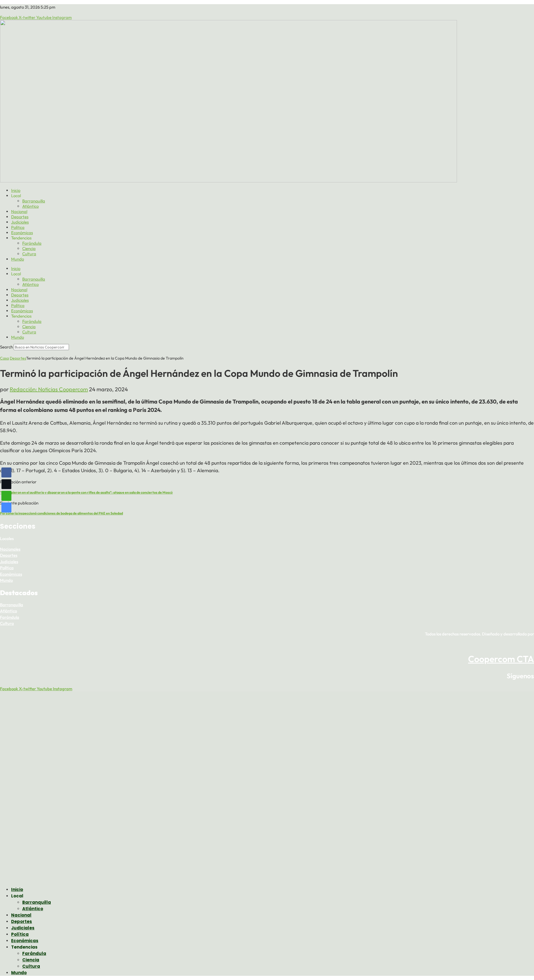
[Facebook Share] (6, 472)
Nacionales (10, 549)
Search (6, 347)
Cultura (29, 253)
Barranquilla (33, 201)
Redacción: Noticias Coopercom (49, 389)
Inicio (15, 190)
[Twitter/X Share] (6, 484)
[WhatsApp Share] (6, 496)
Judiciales (20, 222)
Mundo (17, 259)
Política (17, 227)
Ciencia (29, 248)
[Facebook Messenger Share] (6, 508)
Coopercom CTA (501, 658)
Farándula (31, 243)
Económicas (22, 232)
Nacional (19, 211)
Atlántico (30, 206)
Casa (4, 358)
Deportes (19, 216)
